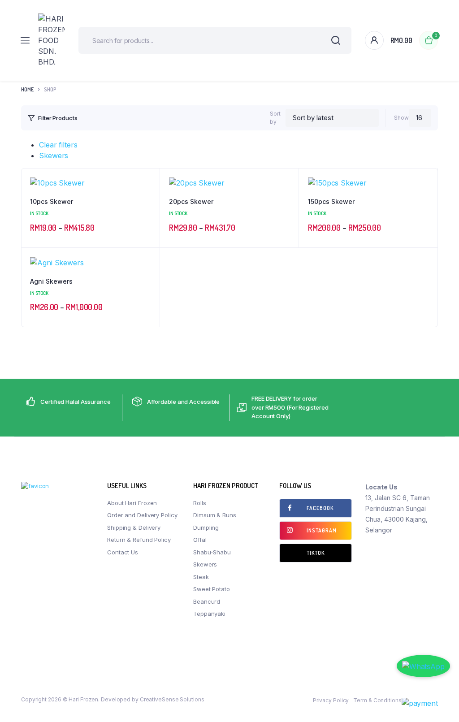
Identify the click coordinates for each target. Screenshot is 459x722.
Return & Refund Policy (139, 539)
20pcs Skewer (191, 201)
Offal (200, 539)
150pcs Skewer (331, 201)
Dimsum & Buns (214, 515)
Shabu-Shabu (212, 552)
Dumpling (206, 527)
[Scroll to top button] (445, 686)
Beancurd (206, 601)
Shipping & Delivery (133, 527)
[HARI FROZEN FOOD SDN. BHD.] (51, 40)
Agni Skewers (51, 281)
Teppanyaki (209, 613)
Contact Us (122, 552)
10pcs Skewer (51, 201)
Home (27, 89)
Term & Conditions (377, 700)
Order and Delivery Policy (142, 515)
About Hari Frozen (132, 502)
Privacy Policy (331, 700)
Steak (201, 576)
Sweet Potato (211, 588)
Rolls (199, 502)
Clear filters (58, 144)
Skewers (53, 155)
